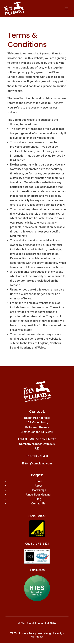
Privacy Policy (27, 633)
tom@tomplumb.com (38, 463)
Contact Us (38, 503)
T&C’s (13, 633)
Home (38, 481)
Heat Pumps (38, 490)
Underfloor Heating (38, 494)
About (38, 485)
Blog (38, 499)
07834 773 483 (38, 456)
